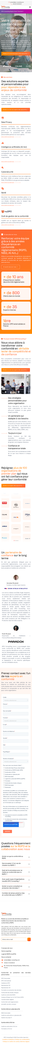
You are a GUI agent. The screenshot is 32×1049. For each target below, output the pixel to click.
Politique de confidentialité (22, 1039)
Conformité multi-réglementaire (9, 1002)
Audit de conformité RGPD (8, 995)
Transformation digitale (7, 999)
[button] (30, 7)
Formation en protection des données (11, 990)
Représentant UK (5, 987)
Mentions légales (24, 1041)
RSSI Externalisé (5, 1013)
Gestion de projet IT (6, 1017)
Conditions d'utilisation (8, 1039)
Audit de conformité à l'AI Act (9, 1026)
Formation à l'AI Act (6, 1029)
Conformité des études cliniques (9, 992)
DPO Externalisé (5, 978)
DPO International (6, 980)
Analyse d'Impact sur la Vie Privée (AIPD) (12, 997)
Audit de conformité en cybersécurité (11, 1015)
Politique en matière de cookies (11, 1041)
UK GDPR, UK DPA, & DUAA (8, 1004)
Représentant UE (5, 985)
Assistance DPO (5, 983)
